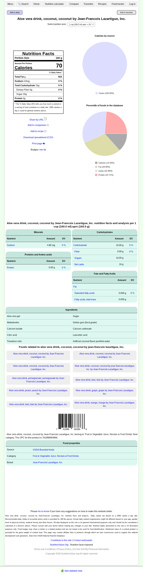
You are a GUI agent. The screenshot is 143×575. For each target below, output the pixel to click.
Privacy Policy (64, 549)
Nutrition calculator (54, 4)
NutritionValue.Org (59, 545)
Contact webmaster (82, 540)
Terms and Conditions (45, 549)
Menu (10, 4)
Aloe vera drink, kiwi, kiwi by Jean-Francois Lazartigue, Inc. (105, 380)
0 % (64, 245)
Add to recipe (37, 131)
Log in (132, 4)
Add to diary (15, 12)
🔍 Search (23, 4)
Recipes (102, 4)
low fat (43, 149)
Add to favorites (126, 12)
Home (37, 4)
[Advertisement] (71, 200)
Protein (10, 267)
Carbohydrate (80, 245)
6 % (131, 245)
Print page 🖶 (38, 143)
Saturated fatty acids (84, 293)
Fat (75, 286)
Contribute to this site (61, 540)
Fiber (77, 251)
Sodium (11, 245)
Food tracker (118, 4)
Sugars (78, 258)
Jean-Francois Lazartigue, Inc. (48, 462)
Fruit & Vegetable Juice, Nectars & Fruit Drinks (56, 456)
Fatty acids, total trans (85, 299)
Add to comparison (37, 125)
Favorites (88, 4)
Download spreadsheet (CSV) (38, 137)
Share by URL (36, 120)
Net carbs (79, 264)
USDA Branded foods (43, 449)
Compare (74, 4)
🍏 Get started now (71, 570)
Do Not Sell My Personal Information (91, 549)
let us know (43, 511)
